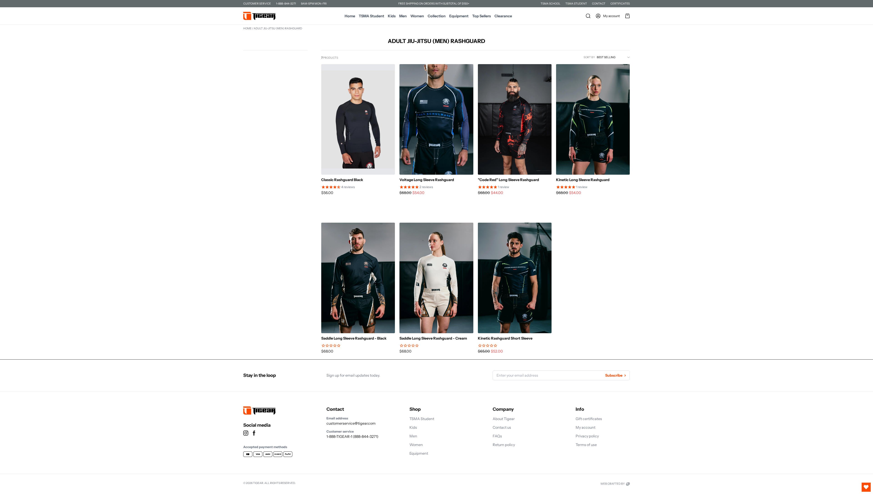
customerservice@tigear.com (351, 423)
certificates (620, 3)
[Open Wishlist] (866, 487)
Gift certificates (589, 418)
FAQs (497, 436)
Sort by (589, 57)
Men (403, 16)
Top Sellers (481, 16)
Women (417, 16)
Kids (392, 16)
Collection (437, 16)
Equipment (459, 16)
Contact (598, 3)
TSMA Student (576, 3)
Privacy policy (587, 436)
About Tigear (504, 418)
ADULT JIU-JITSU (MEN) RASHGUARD (278, 28)
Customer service (257, 3)
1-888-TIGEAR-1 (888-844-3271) (352, 436)
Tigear (258, 483)
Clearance (503, 16)
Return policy (504, 444)
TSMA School (550, 3)
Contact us (502, 427)
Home (350, 16)
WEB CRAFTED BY (612, 483)
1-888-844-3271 (286, 3)
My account (585, 427)
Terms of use (586, 444)
